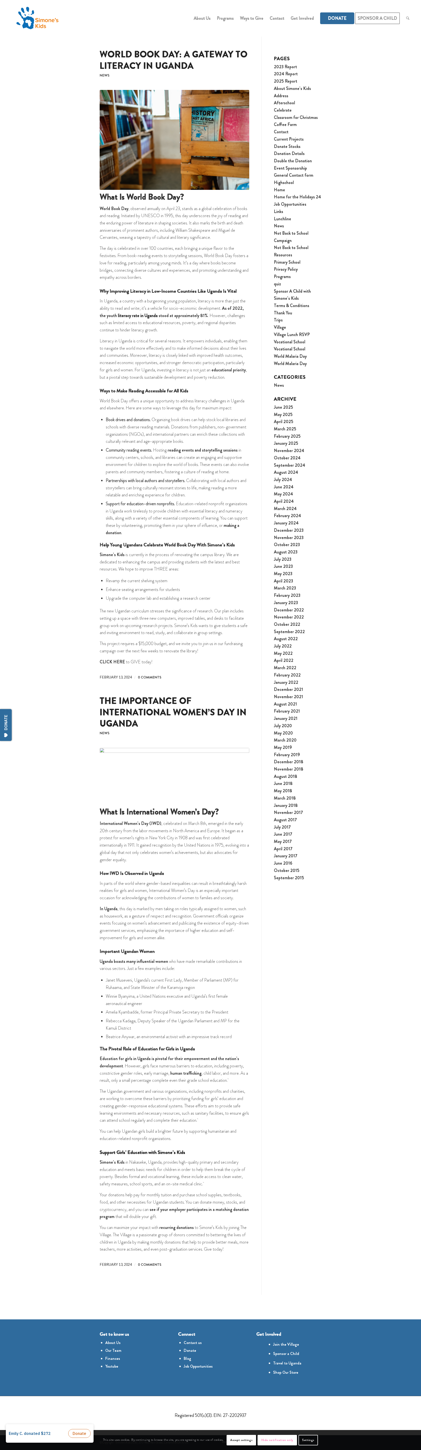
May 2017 (283, 841)
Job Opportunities (290, 204)
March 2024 (285, 508)
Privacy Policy (286, 269)
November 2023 (289, 537)
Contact (281, 132)
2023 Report (285, 67)
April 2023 (283, 581)
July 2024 (283, 479)
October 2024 (287, 458)
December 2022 (289, 610)
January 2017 (285, 856)
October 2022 (287, 624)
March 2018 (285, 798)
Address (281, 96)
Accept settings (241, 1440)
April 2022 (283, 660)
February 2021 (287, 711)
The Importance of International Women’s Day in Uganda (173, 712)
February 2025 (287, 436)
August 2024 (286, 472)
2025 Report (285, 81)
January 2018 (286, 805)
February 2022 (287, 675)
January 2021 (285, 718)
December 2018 (288, 762)
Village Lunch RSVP (292, 334)
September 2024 (289, 465)
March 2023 (285, 588)
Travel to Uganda (287, 1363)
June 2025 (283, 407)
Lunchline (282, 219)
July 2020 (283, 726)
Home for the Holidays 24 (297, 197)
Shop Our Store (285, 1372)
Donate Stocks (287, 146)
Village (280, 327)
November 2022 (289, 617)
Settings (308, 1440)
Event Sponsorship (290, 168)
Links (278, 211)
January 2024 (286, 523)
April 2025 (283, 421)
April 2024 (284, 501)
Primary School (287, 262)
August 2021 (285, 704)
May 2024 (283, 494)
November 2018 (288, 769)
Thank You (283, 313)
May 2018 (283, 791)
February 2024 (287, 515)
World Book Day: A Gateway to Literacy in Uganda (174, 60)
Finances (112, 1358)
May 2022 (283, 653)
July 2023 (282, 559)
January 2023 (286, 602)
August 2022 (286, 639)
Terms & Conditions (291, 305)
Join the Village (286, 1344)
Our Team (113, 1350)
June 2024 (284, 487)
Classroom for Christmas (296, 117)
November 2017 (288, 812)
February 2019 (287, 755)
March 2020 (285, 740)
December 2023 (289, 530)
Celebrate (283, 110)
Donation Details (289, 153)
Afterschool (284, 103)
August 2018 (285, 776)
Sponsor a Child (286, 1353)
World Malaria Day (290, 356)
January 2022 (286, 682)
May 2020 (283, 733)
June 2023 (283, 566)
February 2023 (287, 595)
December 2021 (288, 689)
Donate (190, 1350)
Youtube (111, 1366)
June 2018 (283, 783)
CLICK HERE (112, 662)
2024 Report (286, 74)
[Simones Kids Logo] (37, 18)
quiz (277, 284)
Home (279, 190)
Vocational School (289, 342)
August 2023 (285, 552)
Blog (187, 1358)
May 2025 (283, 414)
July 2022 (283, 646)
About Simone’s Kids (292, 88)
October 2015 (286, 870)
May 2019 (283, 747)
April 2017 (283, 849)
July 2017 (282, 827)
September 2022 (289, 631)
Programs (282, 276)
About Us (113, 1342)
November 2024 (289, 450)
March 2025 (285, 429)
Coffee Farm (285, 124)
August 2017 (285, 820)
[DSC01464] (174, 140)
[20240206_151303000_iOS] (174, 776)
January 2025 (286, 443)
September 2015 (289, 878)
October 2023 (287, 544)
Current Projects (289, 139)
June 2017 (283, 834)
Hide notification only (277, 1440)
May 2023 (283, 573)
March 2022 (285, 668)
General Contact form (293, 175)
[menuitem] (202, 18)
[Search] (407, 18)
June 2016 (283, 863)
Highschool (284, 182)
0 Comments (149, 677)
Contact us (193, 1342)
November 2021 (288, 697)
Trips (278, 320)
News (104, 75)
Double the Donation (293, 161)
